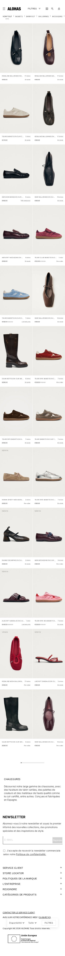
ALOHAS (25, 928)
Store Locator (13, 873)
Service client (13, 868)
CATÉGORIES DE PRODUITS (19, 894)
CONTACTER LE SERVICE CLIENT (19, 912)
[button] (5, 8)
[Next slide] (28, 51)
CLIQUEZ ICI (45, 917)
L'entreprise (11, 884)
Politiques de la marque (20, 878)
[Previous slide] (4, 51)
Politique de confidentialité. (31, 854)
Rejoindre (10, 889)
